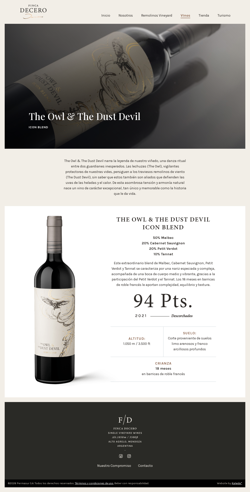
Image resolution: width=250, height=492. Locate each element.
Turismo (224, 15)
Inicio (105, 15)
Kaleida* (237, 483)
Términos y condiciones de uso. (94, 483)
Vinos (185, 15)
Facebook (121, 456)
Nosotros (126, 15)
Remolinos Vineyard (156, 15)
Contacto (145, 466)
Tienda (204, 15)
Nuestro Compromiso (114, 466)
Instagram (129, 456)
